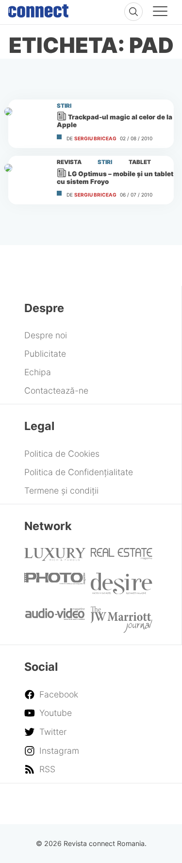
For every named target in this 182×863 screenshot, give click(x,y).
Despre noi (45, 335)
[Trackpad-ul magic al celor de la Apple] (28, 124)
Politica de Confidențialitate (78, 472)
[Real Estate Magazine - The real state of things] (121, 556)
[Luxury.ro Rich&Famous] (54, 558)
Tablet (140, 162)
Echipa (37, 372)
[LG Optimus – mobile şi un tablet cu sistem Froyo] (28, 180)
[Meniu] (160, 12)
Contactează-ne (56, 390)
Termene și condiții (61, 490)
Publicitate (45, 354)
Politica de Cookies (61, 453)
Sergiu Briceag (95, 138)
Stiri (64, 105)
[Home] (38, 8)
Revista (69, 162)
